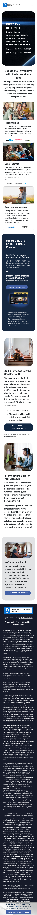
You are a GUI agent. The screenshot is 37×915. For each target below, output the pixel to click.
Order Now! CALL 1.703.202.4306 (18, 427)
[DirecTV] (12, 5)
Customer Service (18, 624)
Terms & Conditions (24, 622)
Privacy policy (10, 622)
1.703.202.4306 (27, 618)
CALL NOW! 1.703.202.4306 (18, 912)
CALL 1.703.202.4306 (17, 287)
